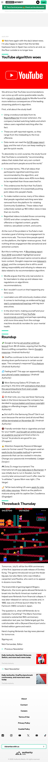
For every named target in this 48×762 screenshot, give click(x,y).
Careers (24, 711)
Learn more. (40, 11)
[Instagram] (11, 735)
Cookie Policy (24, 729)
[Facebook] (3, 735)
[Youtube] (20, 735)
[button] (24, 2)
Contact (24, 705)
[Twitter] (28, 735)
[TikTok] (45, 735)
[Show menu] (2, 2)
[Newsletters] (37, 735)
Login (44, 2)
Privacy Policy (24, 723)
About (24, 699)
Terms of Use (24, 717)
